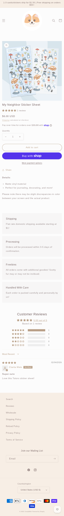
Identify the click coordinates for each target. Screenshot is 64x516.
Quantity (6, 131)
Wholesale (11, 413)
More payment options (32, 163)
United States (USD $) (31, 490)
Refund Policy (13, 426)
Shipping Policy (13, 419)
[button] (3, 20)
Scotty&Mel (28, 511)
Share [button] (8, 170)
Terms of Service (14, 440)
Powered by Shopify (38, 511)
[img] (9, 363)
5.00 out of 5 (40, 320)
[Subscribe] (54, 458)
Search (9, 399)
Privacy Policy (13, 433)
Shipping (5, 120)
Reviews (10, 406)
